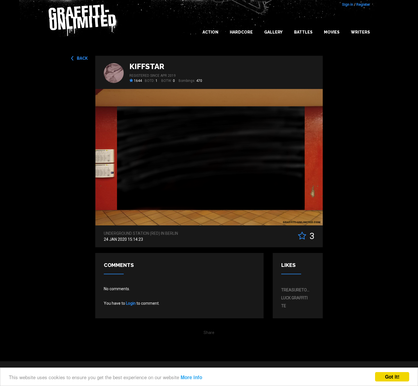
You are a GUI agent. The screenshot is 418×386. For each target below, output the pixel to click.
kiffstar (146, 66)
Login (131, 303)
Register (363, 4)
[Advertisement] (395, 273)
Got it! (392, 376)
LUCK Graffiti (294, 298)
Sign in (347, 4)
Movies (332, 32)
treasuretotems (296, 290)
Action (210, 32)
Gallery (273, 32)
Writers (360, 32)
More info (191, 377)
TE (283, 306)
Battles (303, 32)
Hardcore (241, 32)
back (82, 58)
